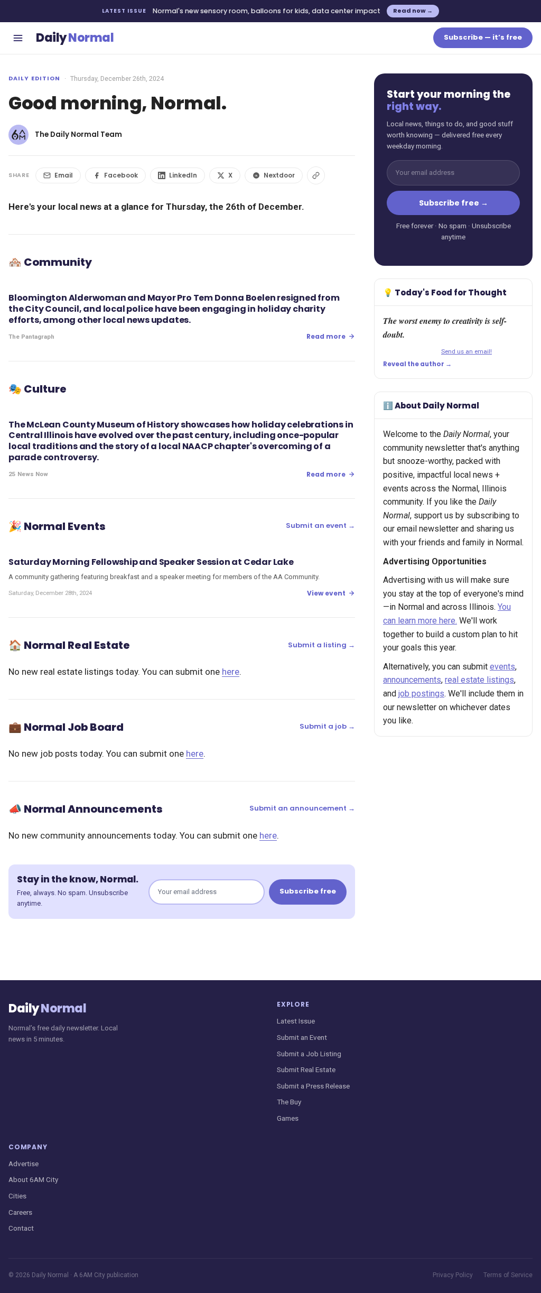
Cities (17, 1196)
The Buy (289, 1101)
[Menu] (17, 38)
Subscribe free (307, 891)
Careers (20, 1212)
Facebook (121, 175)
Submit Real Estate (306, 1069)
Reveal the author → (417, 364)
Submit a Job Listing (309, 1053)
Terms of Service (508, 1275)
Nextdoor (279, 175)
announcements (412, 680)
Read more (326, 336)
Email (63, 175)
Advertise (23, 1163)
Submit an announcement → (302, 808)
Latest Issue (296, 1021)
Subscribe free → (453, 203)
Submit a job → (327, 726)
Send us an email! (466, 351)
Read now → (413, 10)
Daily (75, 38)
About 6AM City (33, 1179)
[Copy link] (316, 175)
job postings (421, 694)
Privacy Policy (453, 1275)
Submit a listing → (321, 645)
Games (288, 1118)
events (502, 667)
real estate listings (479, 680)
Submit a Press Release (313, 1086)
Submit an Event (302, 1037)
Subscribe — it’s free (483, 37)
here (230, 671)
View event (326, 593)
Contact (21, 1228)
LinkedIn (183, 175)
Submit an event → (320, 525)
